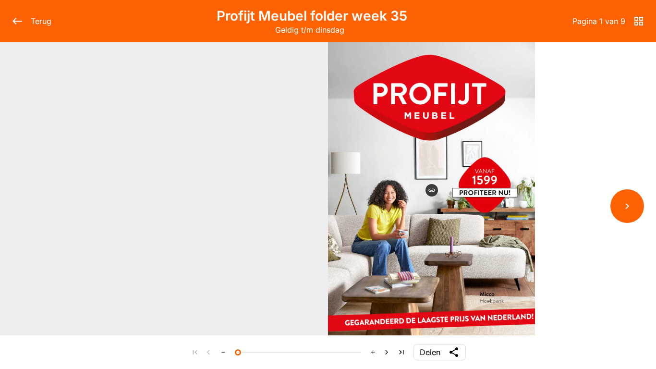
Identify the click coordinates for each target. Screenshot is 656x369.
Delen (430, 352)
